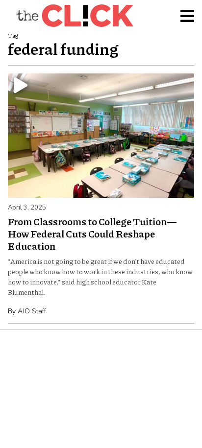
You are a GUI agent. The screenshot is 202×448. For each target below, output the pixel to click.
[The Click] (74, 15)
